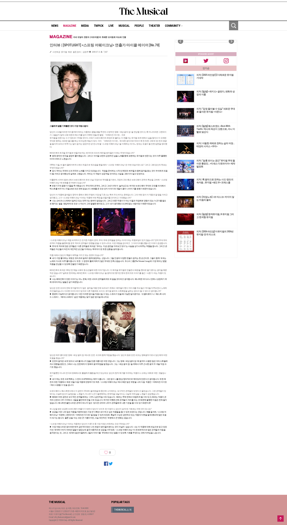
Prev (180, 41)
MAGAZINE (69, 25)
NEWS (54, 25)
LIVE (111, 25)
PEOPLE (139, 25)
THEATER (154, 25)
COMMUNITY (173, 25)
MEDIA (85, 25)
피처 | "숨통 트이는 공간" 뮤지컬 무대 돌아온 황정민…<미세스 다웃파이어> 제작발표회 (215, 163)
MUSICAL (124, 25)
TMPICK (98, 25)
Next (231, 41)
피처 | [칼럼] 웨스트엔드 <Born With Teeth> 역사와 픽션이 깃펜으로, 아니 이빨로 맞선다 (215, 129)
